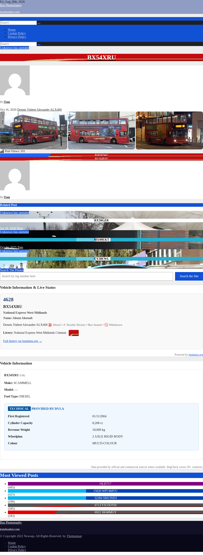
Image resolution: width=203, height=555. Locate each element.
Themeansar (74, 536)
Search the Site (189, 276)
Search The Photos (12, 270)
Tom (7, 102)
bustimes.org (196, 354)
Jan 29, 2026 (8, 228)
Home (12, 29)
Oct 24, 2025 (8, 247)
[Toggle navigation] (1, 19)
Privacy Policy (17, 36)
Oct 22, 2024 (8, 266)
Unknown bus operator (14, 47)
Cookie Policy (17, 33)
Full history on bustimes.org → (22, 341)
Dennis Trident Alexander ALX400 (39, 109)
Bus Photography (11, 5)
